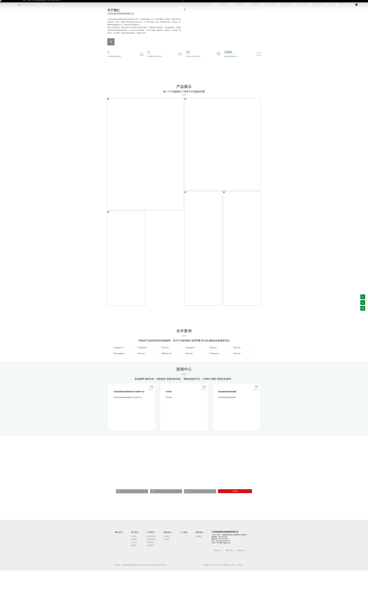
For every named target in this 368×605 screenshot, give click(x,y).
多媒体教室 (234, 517)
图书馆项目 (157, 517)
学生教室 (194, 402)
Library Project (155, 521)
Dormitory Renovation (121, 425)
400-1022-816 (344, 5)
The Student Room (197, 406)
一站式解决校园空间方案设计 (40, 43)
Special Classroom (117, 521)
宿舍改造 (117, 422)
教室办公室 (196, 517)
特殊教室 (117, 517)
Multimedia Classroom (234, 521)
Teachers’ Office (194, 521)
